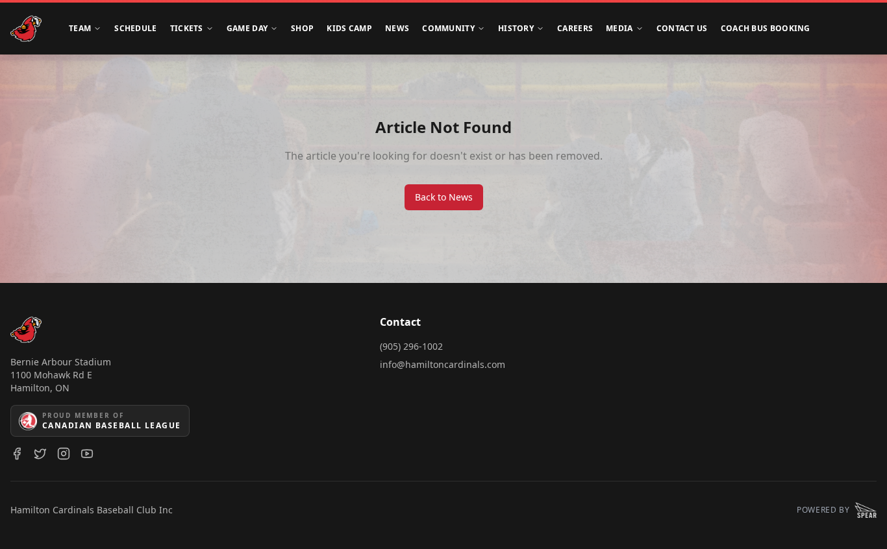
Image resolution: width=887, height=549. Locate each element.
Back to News (444, 197)
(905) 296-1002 (411, 346)
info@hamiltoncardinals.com (442, 364)
